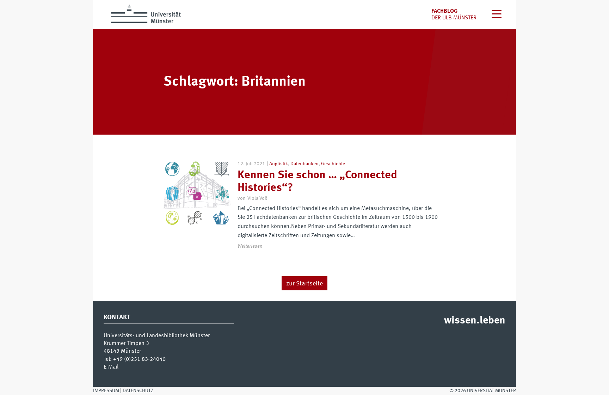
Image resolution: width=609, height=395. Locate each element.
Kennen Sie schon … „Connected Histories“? (317, 181)
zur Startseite (304, 283)
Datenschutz (138, 390)
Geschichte (333, 163)
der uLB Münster (453, 18)
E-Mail (111, 367)
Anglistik (278, 163)
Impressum (106, 390)
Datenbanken (304, 163)
